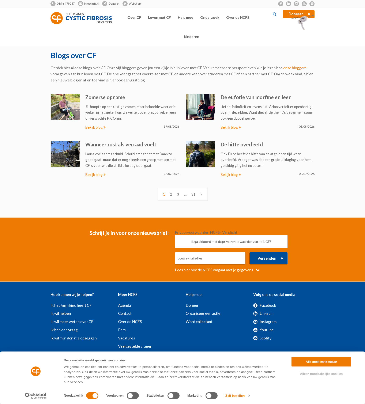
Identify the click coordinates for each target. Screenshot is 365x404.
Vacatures (126, 338)
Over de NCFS (237, 17)
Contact (125, 313)
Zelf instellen (234, 395)
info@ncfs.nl (91, 3)
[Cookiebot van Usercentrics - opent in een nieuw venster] (35, 396)
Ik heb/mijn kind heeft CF (71, 305)
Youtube (267, 329)
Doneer (192, 305)
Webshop (135, 3)
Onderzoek (209, 17)
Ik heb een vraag (64, 329)
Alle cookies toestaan (321, 361)
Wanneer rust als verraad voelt (120, 144)
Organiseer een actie (203, 313)
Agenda (124, 305)
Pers (122, 329)
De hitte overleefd (242, 144)
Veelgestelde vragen (135, 346)
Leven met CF (159, 17)
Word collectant (199, 321)
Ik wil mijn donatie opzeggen (73, 338)
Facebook (268, 305)
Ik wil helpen (60, 313)
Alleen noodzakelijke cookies (321, 374)
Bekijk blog (95, 127)
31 (193, 194)
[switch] (133, 395)
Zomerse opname (105, 97)
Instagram (268, 321)
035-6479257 (66, 3)
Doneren (114, 3)
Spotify (265, 338)
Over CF (134, 17)
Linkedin (267, 313)
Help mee (185, 17)
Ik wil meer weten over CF (71, 321)
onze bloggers (294, 67)
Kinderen (191, 36)
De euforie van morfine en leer (256, 97)
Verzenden (270, 257)
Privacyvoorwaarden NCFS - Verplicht (206, 232)
